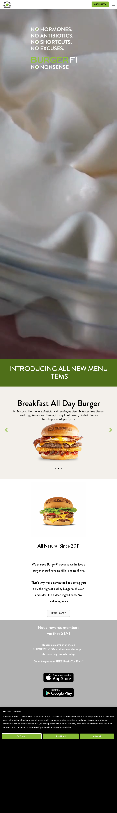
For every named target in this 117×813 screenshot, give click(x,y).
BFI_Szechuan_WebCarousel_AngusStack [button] (55, 468)
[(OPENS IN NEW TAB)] (58, 681)
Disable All (61, 736)
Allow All (97, 736)
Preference (22, 736)
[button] (6, 429)
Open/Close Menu (113, 4)
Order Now (100, 4)
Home (7, 5)
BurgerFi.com (44, 649)
